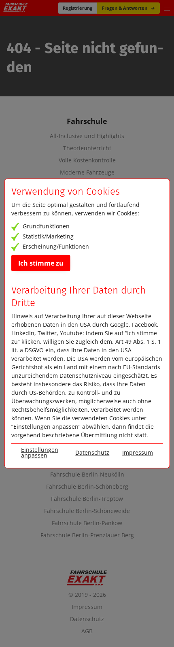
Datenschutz (87, 619)
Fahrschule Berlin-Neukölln (87, 474)
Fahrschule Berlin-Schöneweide (87, 511)
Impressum (87, 607)
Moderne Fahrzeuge (87, 172)
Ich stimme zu (41, 262)
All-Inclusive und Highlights (87, 136)
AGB (87, 631)
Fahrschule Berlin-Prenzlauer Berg (87, 535)
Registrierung (77, 8)
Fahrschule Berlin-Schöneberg (87, 487)
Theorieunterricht (87, 148)
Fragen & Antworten (124, 8)
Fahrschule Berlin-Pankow (87, 523)
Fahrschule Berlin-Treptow (87, 499)
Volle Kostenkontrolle (87, 160)
